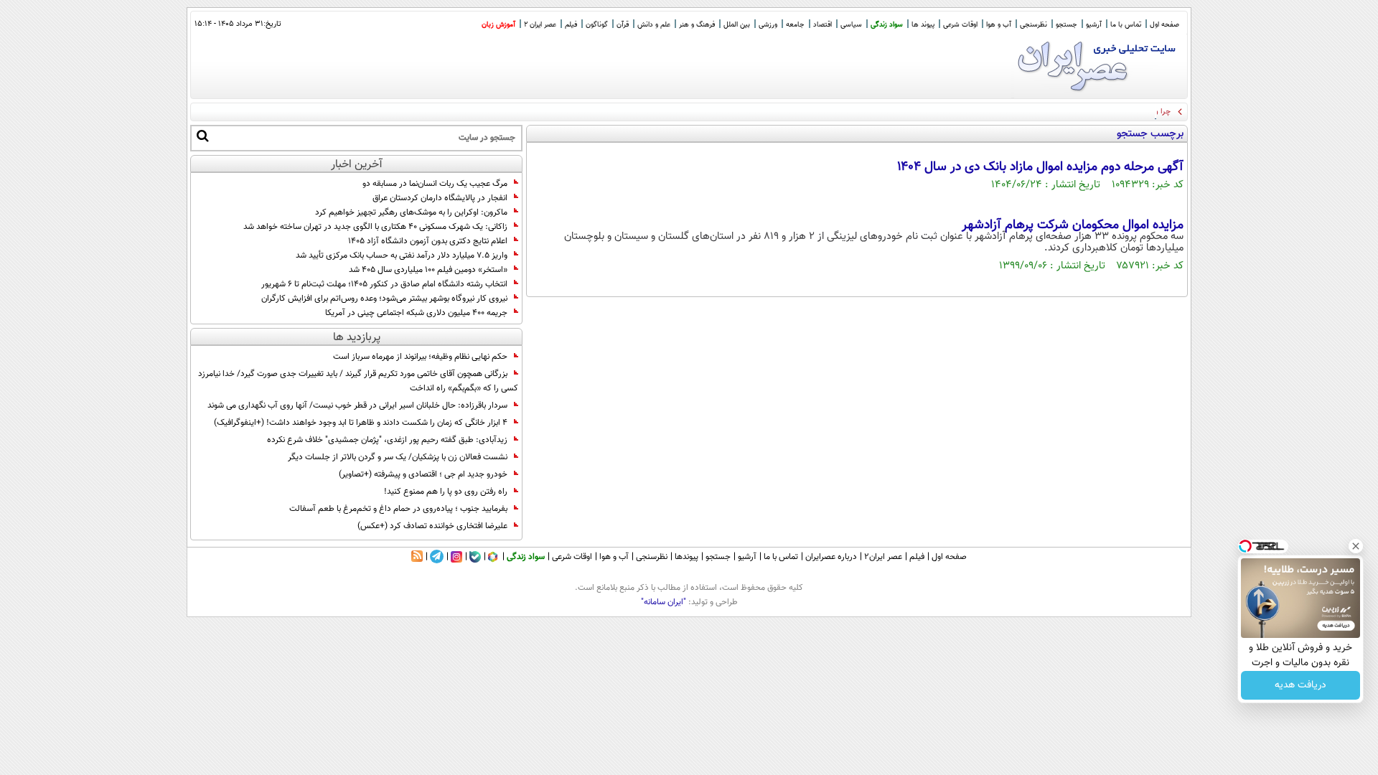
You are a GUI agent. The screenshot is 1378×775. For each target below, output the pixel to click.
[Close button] (1356, 546)
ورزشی (768, 24)
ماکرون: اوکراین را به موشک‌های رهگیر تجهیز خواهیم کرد (411, 212)
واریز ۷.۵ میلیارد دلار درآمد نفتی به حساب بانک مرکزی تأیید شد (401, 255)
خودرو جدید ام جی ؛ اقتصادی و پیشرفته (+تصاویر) (423, 474)
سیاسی (851, 24)
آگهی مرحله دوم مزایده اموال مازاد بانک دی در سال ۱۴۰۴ (1040, 167)
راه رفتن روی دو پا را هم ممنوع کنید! (445, 491)
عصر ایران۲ (883, 556)
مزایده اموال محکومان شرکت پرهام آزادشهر (1073, 225)
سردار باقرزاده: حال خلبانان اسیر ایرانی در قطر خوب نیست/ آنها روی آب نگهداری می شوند (357, 405)
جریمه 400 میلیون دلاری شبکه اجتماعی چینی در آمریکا (416, 312)
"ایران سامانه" (663, 602)
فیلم (571, 24)
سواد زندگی (887, 24)
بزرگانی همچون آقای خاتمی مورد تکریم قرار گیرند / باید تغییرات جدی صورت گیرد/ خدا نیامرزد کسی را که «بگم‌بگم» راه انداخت (358, 381)
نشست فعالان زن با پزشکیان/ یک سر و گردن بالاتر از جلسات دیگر (397, 457)
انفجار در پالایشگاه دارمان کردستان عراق (439, 198)
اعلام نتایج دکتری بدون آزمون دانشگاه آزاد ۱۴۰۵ (427, 241)
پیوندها (686, 556)
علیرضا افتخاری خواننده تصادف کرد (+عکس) (432, 526)
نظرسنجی (1033, 24)
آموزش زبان (498, 24)
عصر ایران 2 (540, 24)
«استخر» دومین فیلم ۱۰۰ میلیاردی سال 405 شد (428, 269)
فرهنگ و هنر (697, 24)
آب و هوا (998, 24)
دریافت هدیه (1300, 685)
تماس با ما (1125, 24)
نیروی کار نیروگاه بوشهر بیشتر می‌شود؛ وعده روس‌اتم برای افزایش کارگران (384, 298)
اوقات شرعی (960, 24)
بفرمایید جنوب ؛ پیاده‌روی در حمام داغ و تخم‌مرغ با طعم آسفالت (398, 508)
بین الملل (736, 24)
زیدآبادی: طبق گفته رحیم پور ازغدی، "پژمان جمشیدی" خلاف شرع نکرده (387, 439)
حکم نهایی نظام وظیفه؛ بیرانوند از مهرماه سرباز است (420, 356)
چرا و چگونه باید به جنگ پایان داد (1117, 111)
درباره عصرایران (831, 556)
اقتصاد (822, 24)
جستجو (1066, 24)
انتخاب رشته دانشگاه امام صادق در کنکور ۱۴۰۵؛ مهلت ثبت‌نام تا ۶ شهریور (384, 284)
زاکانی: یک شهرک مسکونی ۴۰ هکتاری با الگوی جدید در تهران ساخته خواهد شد (375, 226)
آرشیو (1094, 24)
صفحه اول (1164, 24)
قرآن (623, 24)
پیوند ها (922, 24)
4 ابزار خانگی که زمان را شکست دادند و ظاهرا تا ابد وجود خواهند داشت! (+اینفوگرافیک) (360, 422)
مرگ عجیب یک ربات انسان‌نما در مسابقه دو (434, 183)
